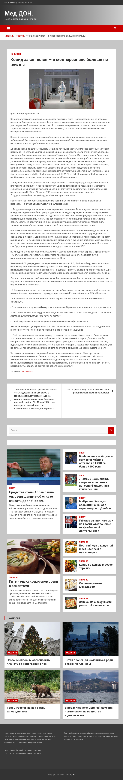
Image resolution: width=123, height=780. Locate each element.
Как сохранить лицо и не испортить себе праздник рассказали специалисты (87, 391)
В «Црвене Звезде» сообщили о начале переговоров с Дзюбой (95, 505)
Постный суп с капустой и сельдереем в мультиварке (96, 549)
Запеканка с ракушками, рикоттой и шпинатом (95, 603)
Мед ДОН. (18, 13)
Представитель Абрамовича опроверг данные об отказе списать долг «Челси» (31, 496)
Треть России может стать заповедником (26, 709)
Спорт (12, 488)
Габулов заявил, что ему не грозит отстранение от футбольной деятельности (96, 525)
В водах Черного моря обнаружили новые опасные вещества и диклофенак (89, 711)
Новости (15, 54)
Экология (13, 618)
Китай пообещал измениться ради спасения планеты (89, 661)
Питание (13, 577)
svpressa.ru (27, 371)
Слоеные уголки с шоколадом (91, 585)
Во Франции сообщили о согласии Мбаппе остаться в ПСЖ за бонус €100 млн (96, 461)
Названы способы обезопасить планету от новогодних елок (28, 661)
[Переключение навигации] (8, 28)
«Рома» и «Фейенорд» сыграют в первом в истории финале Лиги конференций (94, 484)
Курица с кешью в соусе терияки (96, 566)
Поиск (111, 430)
